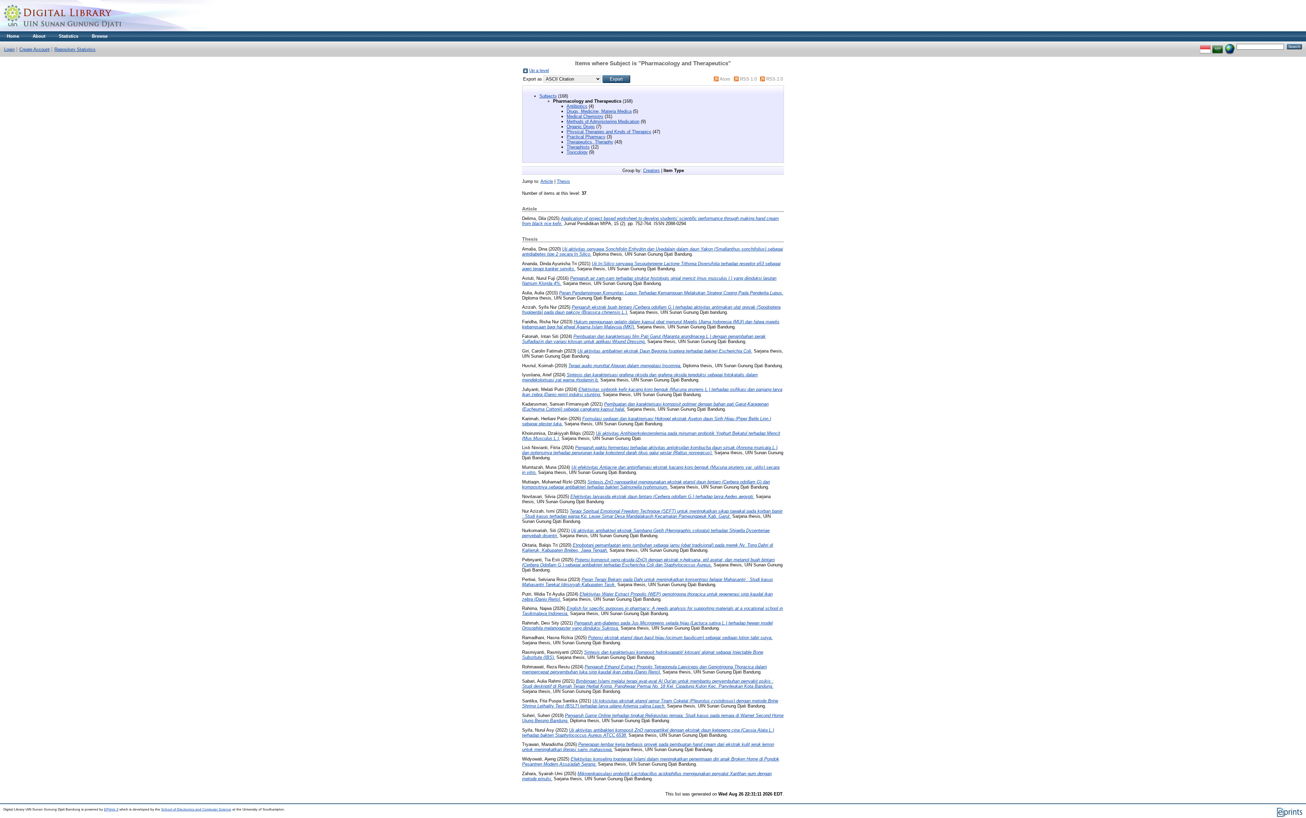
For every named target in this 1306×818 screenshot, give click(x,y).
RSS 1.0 (748, 79)
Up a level (539, 70)
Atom (725, 79)
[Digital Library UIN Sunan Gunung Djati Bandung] (63, 29)
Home (13, 36)
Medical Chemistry (585, 116)
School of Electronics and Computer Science (196, 809)
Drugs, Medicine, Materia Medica (599, 111)
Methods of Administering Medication (603, 121)
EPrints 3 (111, 809)
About (39, 36)
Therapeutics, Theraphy (590, 141)
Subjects (548, 96)
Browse (99, 36)
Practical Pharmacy (586, 136)
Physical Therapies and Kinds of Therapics (609, 131)
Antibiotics (577, 106)
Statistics (68, 36)
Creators (651, 170)
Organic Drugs (581, 126)
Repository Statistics (75, 49)
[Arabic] (1217, 46)
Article (546, 181)
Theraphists (578, 147)
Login (9, 49)
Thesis (563, 181)
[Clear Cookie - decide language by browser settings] (1229, 46)
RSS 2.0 (774, 79)
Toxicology (577, 152)
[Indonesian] (1205, 46)
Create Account (34, 49)
